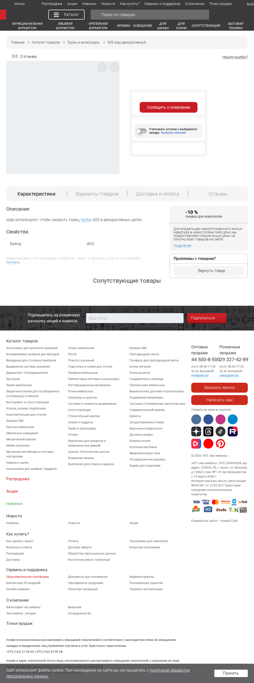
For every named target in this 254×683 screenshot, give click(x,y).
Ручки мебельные (80, 391)
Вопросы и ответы (19, 547)
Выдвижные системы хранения (28, 366)
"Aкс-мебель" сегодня (21, 613)
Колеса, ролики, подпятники (26, 408)
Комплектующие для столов (26, 414)
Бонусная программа (144, 547)
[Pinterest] (220, 444)
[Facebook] (208, 419)
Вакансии (74, 607)
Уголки (73, 434)
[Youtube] (208, 444)
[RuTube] (233, 431)
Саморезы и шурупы (82, 397)
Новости (74, 523)
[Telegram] (233, 419)
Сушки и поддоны (80, 422)
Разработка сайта (204, 521)
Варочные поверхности (145, 428)
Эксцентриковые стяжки (146, 422)
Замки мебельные (19, 385)
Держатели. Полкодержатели (27, 373)
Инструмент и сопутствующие (27, 402)
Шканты (135, 416)
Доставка (13, 559)
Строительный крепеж (84, 416)
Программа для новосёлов (148, 541)
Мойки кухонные (18, 445)
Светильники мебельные (147, 385)
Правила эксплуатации (145, 589)
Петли (72, 354)
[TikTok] (220, 431)
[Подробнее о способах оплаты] (219, 513)
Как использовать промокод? (89, 559)
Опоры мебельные (81, 348)
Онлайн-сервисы (18, 589)
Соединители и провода (146, 379)
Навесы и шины (17, 462)
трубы (86, 219)
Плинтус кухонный (81, 360)
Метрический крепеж (21, 439)
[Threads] (208, 431)
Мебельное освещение (22, 433)
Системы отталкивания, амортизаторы (157, 403)
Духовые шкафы (141, 434)
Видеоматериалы (141, 577)
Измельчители (139, 441)
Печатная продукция (83, 589)
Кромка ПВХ (15, 421)
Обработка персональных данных (92, 553)
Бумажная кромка (81, 458)
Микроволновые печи (144, 453)
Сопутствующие (79, 410)
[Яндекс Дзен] (196, 431)
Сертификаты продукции (85, 583)
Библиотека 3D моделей (23, 583)
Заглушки (13, 379)
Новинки (12, 523)
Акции (133, 523)
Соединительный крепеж (147, 410)
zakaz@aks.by (229, 375)
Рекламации (15, 553)
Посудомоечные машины (147, 459)
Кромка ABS (138, 348)
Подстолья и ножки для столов (90, 366)
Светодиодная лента (144, 354)
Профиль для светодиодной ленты (154, 360)
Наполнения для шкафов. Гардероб (31, 469)
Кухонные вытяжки (143, 447)
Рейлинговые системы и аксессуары (93, 379)
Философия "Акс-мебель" (23, 607)
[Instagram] (220, 419)
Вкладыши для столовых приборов (31, 360)
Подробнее (182, 246)
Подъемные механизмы (146, 397)
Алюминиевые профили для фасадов (32, 354)
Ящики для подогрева (144, 465)
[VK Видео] (196, 444)
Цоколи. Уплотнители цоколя (88, 452)
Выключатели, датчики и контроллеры (156, 391)
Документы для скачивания (88, 577)
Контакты (13, 262)
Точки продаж (19, 623)
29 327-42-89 (234, 359)
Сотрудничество (79, 613)
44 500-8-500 (205, 359)
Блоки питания (140, 366)
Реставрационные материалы (89, 385)
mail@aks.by (200, 375)
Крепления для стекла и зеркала (91, 464)
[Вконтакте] (196, 419)
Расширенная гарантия (146, 583)
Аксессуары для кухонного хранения (32, 348)
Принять (231, 673)
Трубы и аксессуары (82, 428)
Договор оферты (80, 547)
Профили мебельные (83, 373)
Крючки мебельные (20, 427)
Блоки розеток (139, 373)
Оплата (73, 541)
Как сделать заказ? (20, 541)
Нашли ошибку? (235, 57)
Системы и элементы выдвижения (92, 403)
